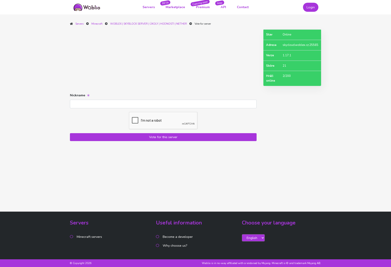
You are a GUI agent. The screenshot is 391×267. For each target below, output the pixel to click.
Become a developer (178, 236)
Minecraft (97, 24)
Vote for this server (163, 137)
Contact (243, 7)
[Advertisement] (163, 61)
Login (311, 7)
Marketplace (175, 7)
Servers (149, 7)
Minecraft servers (89, 236)
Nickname (77, 95)
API (223, 7)
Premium (203, 7)
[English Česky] (253, 237)
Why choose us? (175, 245)
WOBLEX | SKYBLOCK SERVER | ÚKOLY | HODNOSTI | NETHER (148, 24)
